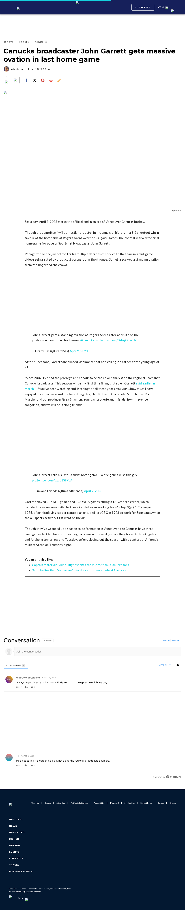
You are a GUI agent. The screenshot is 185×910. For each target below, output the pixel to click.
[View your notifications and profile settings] (177, 665)
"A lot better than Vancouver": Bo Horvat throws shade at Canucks (79, 570)
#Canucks (87, 340)
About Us (35, 803)
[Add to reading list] (16, 80)
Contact (48, 803)
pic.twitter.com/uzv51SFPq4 (52, 480)
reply (19, 687)
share (167, 687)
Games (161, 803)
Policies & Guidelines (79, 803)
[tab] (16, 665)
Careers (172, 803)
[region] (92, 708)
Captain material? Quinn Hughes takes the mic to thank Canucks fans (80, 565)
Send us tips (129, 803)
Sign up (175, 640)
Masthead (114, 803)
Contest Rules (146, 803)
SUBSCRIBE (142, 7)
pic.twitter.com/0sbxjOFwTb (115, 340)
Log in (166, 640)
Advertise (61, 803)
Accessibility (99, 803)
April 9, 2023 (79, 351)
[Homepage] (16, 803)
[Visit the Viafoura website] (173, 776)
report (175, 687)
